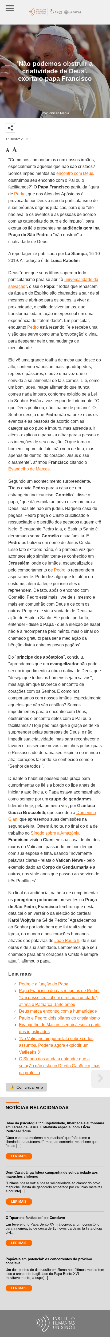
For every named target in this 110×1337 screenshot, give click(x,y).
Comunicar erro (26, 1087)
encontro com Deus (74, 173)
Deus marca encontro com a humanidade (58, 1011)
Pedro (20, 194)
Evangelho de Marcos (29, 469)
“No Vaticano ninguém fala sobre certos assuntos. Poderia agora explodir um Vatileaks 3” (56, 1045)
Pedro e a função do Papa (43, 984)
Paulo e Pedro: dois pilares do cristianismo (59, 1018)
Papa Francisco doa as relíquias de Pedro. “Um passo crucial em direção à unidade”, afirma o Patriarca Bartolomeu (59, 997)
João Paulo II (66, 940)
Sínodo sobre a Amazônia (55, 833)
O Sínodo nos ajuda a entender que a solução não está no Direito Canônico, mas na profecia (59, 1066)
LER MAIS (18, 1156)
